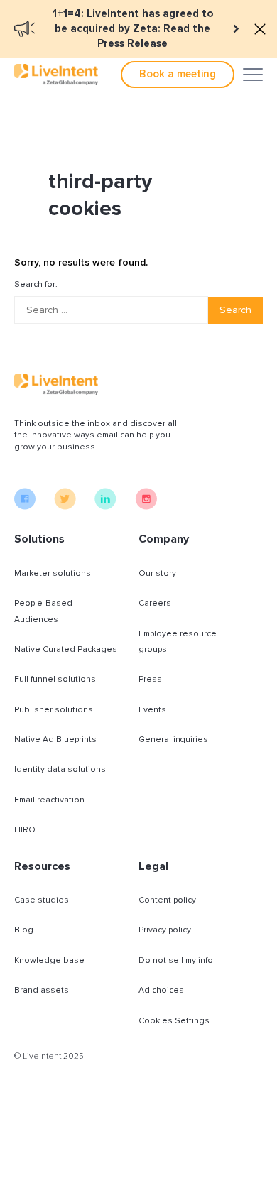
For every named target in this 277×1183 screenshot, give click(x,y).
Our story (157, 573)
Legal (153, 866)
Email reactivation (49, 800)
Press (150, 679)
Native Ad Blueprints (55, 739)
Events (152, 709)
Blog (23, 930)
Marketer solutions (52, 573)
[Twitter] (65, 506)
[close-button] (260, 29)
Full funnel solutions (55, 679)
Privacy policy (164, 930)
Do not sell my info (175, 960)
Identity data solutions (60, 769)
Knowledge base (49, 960)
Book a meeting (177, 73)
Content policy (167, 900)
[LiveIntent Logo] (56, 74)
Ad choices (161, 990)
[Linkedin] (105, 506)
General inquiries (173, 739)
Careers (154, 603)
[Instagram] (146, 506)
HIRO (25, 829)
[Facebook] (25, 506)
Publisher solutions (53, 709)
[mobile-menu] (253, 74)
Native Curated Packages (65, 649)
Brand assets (41, 990)
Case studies (41, 900)
